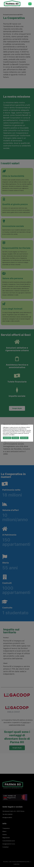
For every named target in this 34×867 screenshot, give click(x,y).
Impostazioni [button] (7, 437)
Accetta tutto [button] (24, 437)
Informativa (15, 437)
